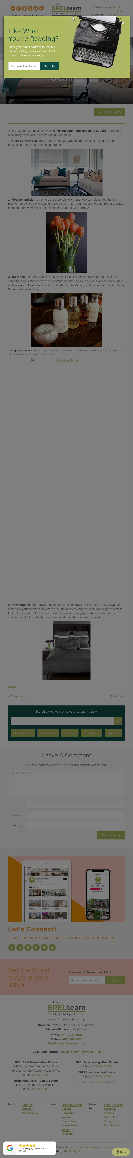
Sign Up (49, 66)
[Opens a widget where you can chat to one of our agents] (121, 1152)
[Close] (123, 23)
